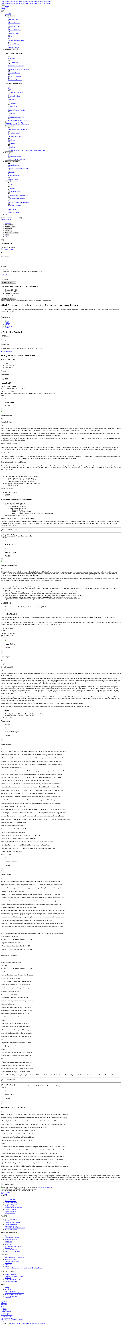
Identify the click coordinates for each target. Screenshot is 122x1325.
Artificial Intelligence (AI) (16, 117)
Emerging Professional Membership (19, 202)
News (8, 1)
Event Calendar (13, 62)
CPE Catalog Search (11, 1219)
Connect (3, 1)
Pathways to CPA (13, 179)
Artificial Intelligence (11, 1249)
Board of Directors (14, 191)
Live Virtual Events (14, 73)
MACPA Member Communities (18, 129)
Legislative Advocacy (14, 156)
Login (3, 5)
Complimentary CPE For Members (18, 69)
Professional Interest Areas (16, 40)
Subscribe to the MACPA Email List (12, 1320)
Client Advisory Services (12, 1251)
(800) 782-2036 (5, 1192)
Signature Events (13, 33)
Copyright (4, 1309)
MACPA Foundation (31, 1)
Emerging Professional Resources (18, 168)
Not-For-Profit (12, 106)
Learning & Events (10, 49)
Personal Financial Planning (16, 110)
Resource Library (13, 44)
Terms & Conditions (7, 1318)
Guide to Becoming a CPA (16, 175)
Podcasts (12, 1)
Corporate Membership (15, 205)
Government (12, 103)
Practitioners (12, 99)
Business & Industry (14, 96)
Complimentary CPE (11, 1202)
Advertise (4, 1304)
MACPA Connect (13, 19)
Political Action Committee (16, 159)
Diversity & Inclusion (14, 133)
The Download (13, 37)
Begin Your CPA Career (11, 161)
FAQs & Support (13, 212)
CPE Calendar (9, 1221)
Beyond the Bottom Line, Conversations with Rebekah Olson (26, 150)
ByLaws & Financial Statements (18, 195)
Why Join (4, 1301)
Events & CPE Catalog (45, 1187)
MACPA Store (12, 209)
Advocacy (8, 152)
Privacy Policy (5, 1313)
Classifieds (11, 147)
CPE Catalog (12, 59)
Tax (9, 89)
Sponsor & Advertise (44, 1)
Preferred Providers (14, 26)
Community (8, 126)
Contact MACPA (6, 1311)
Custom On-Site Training (16, 66)
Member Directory (14, 47)
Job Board (11, 143)
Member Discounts (14, 23)
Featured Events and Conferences (15, 1228)
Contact (7, 214)
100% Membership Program (16, 198)
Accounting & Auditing (15, 92)
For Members (9, 15)
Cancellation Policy (6, 1316)
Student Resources (14, 165)
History (10, 184)
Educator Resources (11, 1281)
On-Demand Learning (15, 80)
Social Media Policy (7, 1315)
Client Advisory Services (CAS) (18, 120)
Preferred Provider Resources (13, 1207)
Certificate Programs (14, 76)
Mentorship (11, 172)
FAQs (2, 1321)
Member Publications (14, 30)
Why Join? (8, 14)
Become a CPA (20, 1)
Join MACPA (5, 7)
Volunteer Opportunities (15, 136)
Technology (12, 113)
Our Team (11, 188)
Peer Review (12, 140)
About (7, 181)
